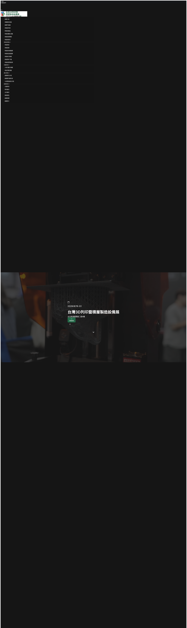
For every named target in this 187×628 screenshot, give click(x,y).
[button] (7, 17)
